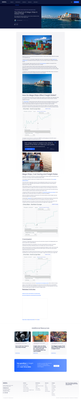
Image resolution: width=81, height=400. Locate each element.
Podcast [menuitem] (46, 388)
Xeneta (38, 319)
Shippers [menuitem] (37, 384)
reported (29, 198)
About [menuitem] (53, 384)
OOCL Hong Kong (43, 63)
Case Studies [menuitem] (38, 388)
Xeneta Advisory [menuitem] (25, 387)
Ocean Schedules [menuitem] (26, 388)
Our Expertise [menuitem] (54, 387)
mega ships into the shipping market (42, 283)
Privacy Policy (58, 397)
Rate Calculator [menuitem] (47, 391)
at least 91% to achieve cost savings (49, 192)
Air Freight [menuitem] (24, 385)
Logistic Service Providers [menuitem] (39, 385)
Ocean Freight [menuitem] (25, 384)
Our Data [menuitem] (53, 388)
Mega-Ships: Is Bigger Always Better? (28, 319)
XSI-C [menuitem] (46, 384)
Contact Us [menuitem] (53, 395)
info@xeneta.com (6, 387)
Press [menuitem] (52, 392)
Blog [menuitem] (45, 385)
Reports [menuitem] (46, 387)
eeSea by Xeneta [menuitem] (25, 391)
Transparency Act (71, 397)
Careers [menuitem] (53, 391)
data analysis (26, 101)
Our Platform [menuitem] (54, 385)
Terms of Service (62, 397)
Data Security (76, 397)
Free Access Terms (66, 397)
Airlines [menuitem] (37, 387)
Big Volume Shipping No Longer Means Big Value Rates (31, 295)
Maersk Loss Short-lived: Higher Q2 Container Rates (31, 293)
